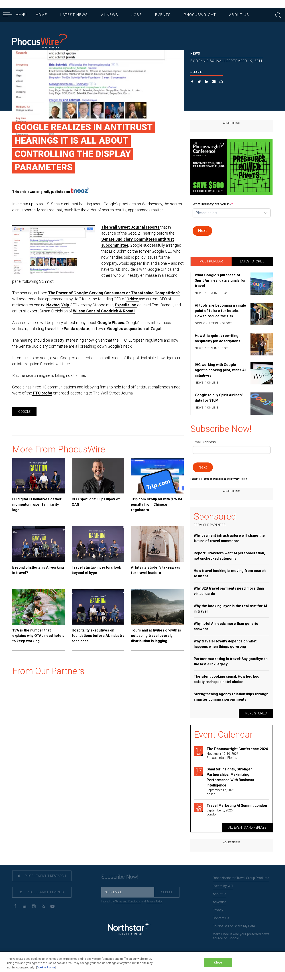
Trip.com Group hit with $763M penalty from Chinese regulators (156, 504)
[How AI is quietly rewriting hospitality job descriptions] (261, 344)
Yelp (65, 305)
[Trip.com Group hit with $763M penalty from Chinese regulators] (157, 475)
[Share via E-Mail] (214, 82)
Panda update (76, 328)
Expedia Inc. (126, 305)
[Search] (278, 14)
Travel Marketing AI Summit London (237, 805)
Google (24, 411)
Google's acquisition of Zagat (134, 328)
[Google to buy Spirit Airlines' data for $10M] (261, 403)
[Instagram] (34, 906)
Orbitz (132, 299)
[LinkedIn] (24, 906)
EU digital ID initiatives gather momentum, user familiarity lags (37, 504)
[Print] (221, 82)
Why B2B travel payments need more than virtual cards (229, 591)
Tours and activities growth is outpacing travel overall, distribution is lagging (156, 635)
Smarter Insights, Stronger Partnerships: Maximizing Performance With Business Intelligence (230, 777)
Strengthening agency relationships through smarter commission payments (231, 697)
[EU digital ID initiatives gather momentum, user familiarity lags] (38, 475)
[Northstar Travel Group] (129, 928)
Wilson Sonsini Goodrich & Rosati (104, 311)
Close (218, 962)
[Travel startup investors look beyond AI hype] (98, 544)
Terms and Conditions (214, 479)
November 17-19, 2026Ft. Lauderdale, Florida (222, 755)
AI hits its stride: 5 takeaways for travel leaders (155, 570)
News (195, 53)
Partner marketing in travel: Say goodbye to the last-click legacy (231, 661)
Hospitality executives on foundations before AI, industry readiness (98, 635)
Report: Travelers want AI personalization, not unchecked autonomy (229, 556)
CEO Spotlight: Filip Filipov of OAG (96, 502)
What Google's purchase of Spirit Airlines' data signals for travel (220, 280)
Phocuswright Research (45, 876)
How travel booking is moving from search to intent (230, 573)
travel (50, 328)
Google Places (110, 322)
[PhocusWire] (39, 41)
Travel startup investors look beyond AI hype (96, 570)
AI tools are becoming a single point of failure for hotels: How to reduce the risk (220, 310)
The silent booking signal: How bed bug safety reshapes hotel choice (226, 679)
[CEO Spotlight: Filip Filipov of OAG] (98, 475)
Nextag (53, 305)
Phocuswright (200, 15)
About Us (239, 15)
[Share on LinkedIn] (207, 82)
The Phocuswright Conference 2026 (237, 749)
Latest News (74, 15)
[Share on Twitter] (199, 82)
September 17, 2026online (220, 792)
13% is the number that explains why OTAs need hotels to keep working (38, 635)
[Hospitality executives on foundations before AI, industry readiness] (98, 607)
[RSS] (43, 906)
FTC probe (42, 393)
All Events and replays (247, 827)
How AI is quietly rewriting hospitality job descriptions (217, 338)
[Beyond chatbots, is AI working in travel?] (38, 544)
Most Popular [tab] (211, 261)
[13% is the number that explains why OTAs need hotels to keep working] (38, 607)
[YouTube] (52, 906)
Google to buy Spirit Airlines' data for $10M (219, 397)
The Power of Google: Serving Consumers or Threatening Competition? (114, 293)
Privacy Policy (154, 901)
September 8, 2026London (220, 812)
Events (163, 15)
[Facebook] (15, 906)
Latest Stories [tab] (252, 261)
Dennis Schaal (209, 61)
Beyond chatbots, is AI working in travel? (38, 570)
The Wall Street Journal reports (130, 227)
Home (41, 15)
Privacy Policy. (239, 479)
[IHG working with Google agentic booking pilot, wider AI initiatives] (261, 374)
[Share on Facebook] (192, 82)
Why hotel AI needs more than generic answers (226, 626)
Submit (167, 892)
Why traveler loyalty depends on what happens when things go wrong (225, 644)
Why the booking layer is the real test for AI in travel (230, 608)
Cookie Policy (46, 967)
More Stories (256, 713)
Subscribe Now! (119, 877)
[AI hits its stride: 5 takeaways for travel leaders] (157, 544)
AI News (109, 15)
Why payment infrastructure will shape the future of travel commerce (229, 538)
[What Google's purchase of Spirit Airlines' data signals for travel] (261, 284)
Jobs (136, 15)
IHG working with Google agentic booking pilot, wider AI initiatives (220, 370)
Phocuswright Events (45, 892)
